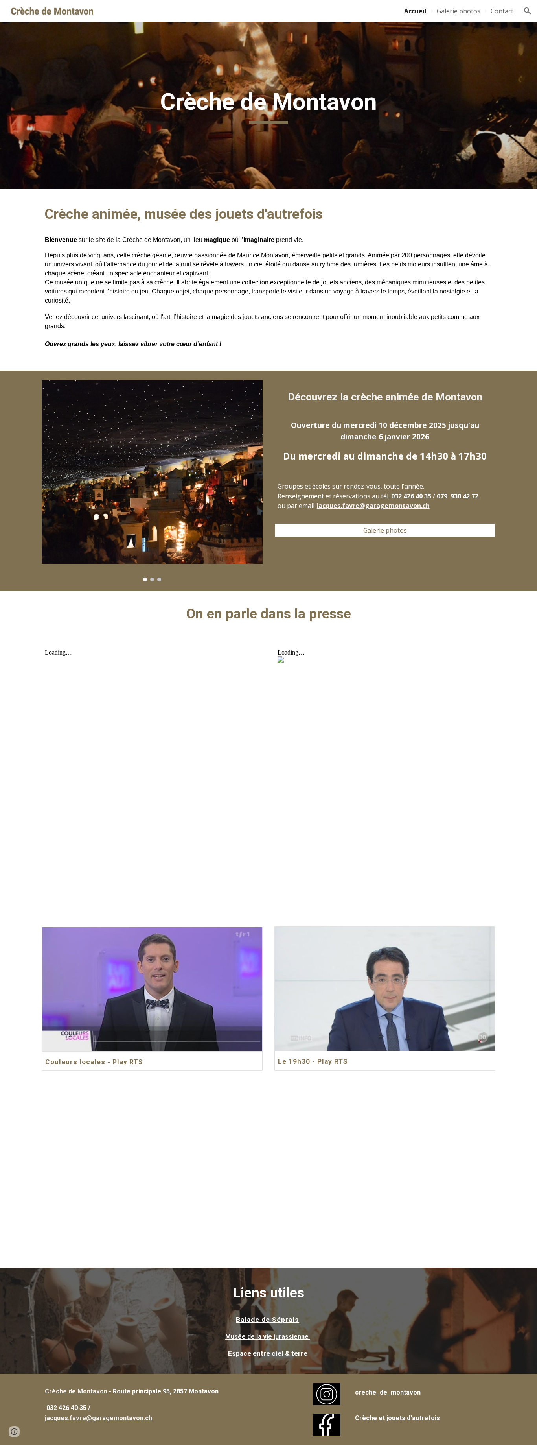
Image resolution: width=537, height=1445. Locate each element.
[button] (527, 11)
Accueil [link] (415, 11)
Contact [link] (502, 11)
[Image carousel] (152, 480)
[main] (268, 105)
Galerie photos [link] (458, 11)
